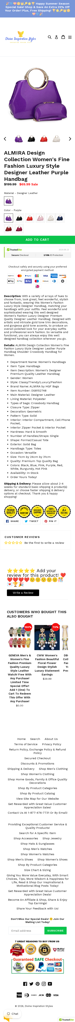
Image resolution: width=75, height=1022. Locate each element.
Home (21, 739)
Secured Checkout (37, 758)
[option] (18, 138)
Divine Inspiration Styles (39, 1006)
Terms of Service (26, 744)
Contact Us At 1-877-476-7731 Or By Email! (37, 812)
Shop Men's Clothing (53, 769)
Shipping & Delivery (20, 769)
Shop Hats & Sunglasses (37, 843)
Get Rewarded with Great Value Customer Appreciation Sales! (37, 805)
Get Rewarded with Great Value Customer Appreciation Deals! (37, 892)
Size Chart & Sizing (37, 870)
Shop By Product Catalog (37, 793)
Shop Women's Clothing (37, 774)
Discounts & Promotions (37, 763)
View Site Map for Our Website (37, 798)
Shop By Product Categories (37, 788)
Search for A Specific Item (37, 833)
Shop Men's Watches (37, 849)
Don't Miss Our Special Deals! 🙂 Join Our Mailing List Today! (37, 920)
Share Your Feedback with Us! (37, 908)
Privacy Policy (51, 744)
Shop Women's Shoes (53, 859)
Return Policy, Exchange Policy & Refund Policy (37, 751)
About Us (51, 739)
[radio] (8, 200)
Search (35, 739)
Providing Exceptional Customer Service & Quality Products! (37, 826)
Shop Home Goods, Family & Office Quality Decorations (37, 781)
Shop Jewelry (52, 838)
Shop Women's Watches (37, 854)
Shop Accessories (26, 838)
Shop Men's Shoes (20, 859)
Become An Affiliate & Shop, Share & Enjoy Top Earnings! (37, 901)
